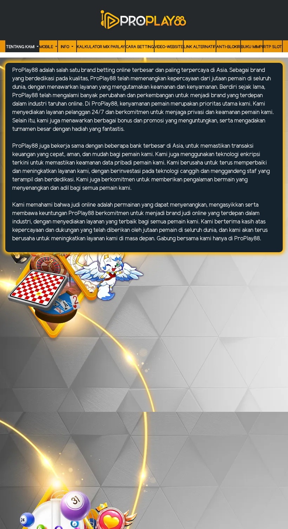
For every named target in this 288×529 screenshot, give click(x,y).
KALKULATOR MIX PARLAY (101, 47)
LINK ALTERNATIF (200, 47)
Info (65, 47)
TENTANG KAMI (20, 47)
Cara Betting (140, 47)
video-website (169, 47)
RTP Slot (272, 47)
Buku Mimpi (252, 47)
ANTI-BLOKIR (228, 47)
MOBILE (46, 47)
